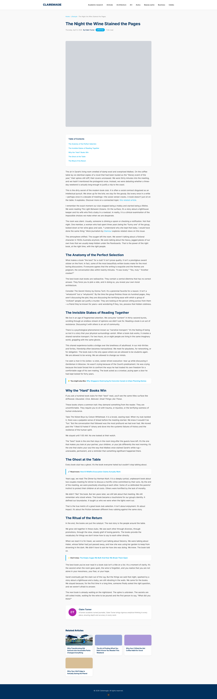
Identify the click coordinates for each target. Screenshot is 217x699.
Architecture (121, 5)
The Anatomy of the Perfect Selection (82, 144)
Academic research (95, 5)
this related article (128, 200)
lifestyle (100, 30)
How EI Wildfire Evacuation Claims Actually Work (100, 472)
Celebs (171, 5)
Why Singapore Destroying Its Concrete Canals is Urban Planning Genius (116, 381)
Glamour (108, 231)
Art (131, 5)
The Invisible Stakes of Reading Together (83, 148)
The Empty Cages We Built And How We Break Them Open (104, 558)
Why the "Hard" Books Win (78, 152)
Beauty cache (149, 5)
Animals (110, 5)
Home (68, 16)
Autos (138, 5)
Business (161, 5)
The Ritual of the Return (77, 161)
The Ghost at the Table (76, 156)
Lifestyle (74, 16)
